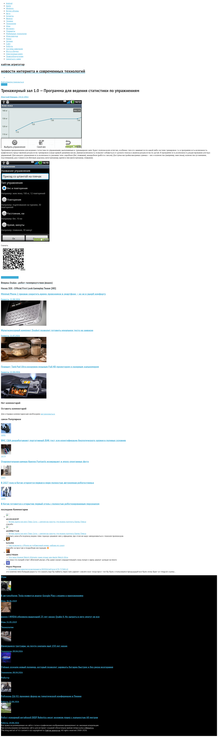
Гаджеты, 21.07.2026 (10, 335)
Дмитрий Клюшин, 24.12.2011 (15, 97)
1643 (3, 498)
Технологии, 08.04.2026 (12, 672)
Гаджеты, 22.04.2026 (10, 372)
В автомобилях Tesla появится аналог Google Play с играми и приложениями (42, 595)
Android (4, 84)
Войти (3, 82)
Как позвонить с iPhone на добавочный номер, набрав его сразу (36, 545)
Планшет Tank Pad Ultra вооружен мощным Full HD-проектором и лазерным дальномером (50, 366)
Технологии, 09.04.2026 (12, 651)
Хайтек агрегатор (52, 730)
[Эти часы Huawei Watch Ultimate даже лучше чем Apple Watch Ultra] (8, 552)
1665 (3, 477)
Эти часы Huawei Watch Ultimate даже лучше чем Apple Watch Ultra (38, 557)
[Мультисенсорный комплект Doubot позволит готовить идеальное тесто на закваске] (23, 361)
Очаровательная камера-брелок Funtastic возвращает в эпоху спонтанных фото (45, 461)
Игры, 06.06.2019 (9, 601)
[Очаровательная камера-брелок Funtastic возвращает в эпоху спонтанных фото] (6, 453)
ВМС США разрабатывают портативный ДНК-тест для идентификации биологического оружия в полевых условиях (63, 440)
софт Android (13, 277)
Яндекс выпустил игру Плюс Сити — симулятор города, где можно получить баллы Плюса (47, 521)
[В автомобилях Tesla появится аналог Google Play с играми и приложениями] (6, 590)
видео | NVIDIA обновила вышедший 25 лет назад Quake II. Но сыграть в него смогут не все (50, 616)
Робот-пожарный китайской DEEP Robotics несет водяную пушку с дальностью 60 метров (49, 717)
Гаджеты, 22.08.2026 (10, 299)
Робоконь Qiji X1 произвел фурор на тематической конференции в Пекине (41, 696)
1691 (3, 435)
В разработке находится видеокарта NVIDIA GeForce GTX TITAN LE (38, 569)
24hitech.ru (89, 728)
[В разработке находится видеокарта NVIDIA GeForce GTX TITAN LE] (8, 564)
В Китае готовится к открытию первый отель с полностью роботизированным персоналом (50, 503)
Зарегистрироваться (15, 82)
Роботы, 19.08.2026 (10, 722)
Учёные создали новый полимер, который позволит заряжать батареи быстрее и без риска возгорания (57, 667)
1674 (3, 456)
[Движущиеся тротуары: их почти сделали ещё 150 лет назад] (6, 640)
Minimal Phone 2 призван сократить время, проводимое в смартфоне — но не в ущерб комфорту (53, 293)
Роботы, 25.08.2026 (10, 701)
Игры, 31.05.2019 (9, 622)
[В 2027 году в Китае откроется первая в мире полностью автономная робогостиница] (6, 475)
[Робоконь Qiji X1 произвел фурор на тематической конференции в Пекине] (6, 691)
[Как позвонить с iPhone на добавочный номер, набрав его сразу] (8, 540)
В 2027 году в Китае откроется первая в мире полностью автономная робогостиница (47, 482)
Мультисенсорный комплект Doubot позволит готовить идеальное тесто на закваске (47, 330)
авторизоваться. (48, 414)
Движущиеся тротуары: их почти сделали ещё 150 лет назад (34, 645)
